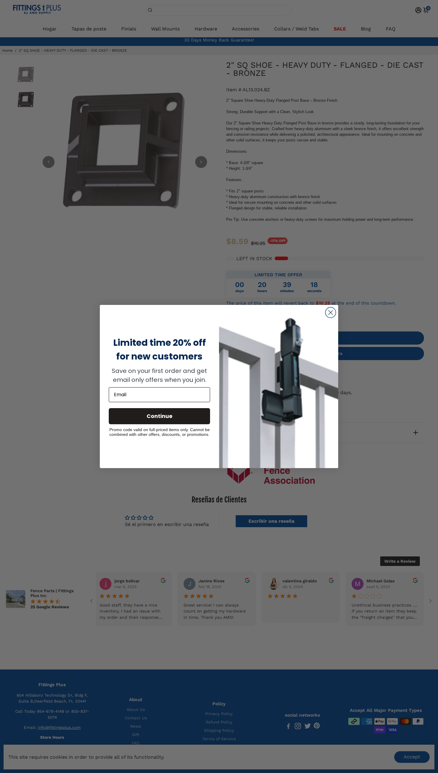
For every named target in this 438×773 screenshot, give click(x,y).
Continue (160, 416)
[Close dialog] (330, 312)
